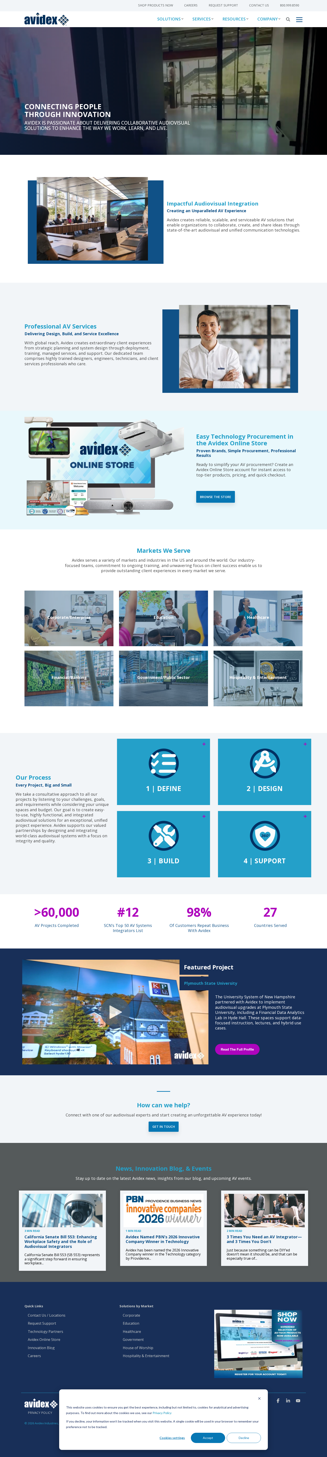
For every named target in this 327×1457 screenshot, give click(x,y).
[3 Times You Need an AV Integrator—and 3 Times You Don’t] (264, 1210)
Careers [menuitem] (191, 5)
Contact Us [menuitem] (259, 5)
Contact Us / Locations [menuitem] (46, 1315)
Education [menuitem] (131, 1323)
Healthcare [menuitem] (132, 1332)
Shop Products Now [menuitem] (155, 5)
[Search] (288, 19)
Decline (244, 1438)
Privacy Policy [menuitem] (40, 1413)
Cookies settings (172, 1438)
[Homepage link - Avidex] (41, 1406)
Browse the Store (215, 497)
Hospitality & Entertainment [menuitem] (146, 1356)
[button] (299, 19)
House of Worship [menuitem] (138, 1348)
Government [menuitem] (133, 1340)
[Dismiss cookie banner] (259, 1399)
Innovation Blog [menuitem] (41, 1348)
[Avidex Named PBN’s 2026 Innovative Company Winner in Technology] (163, 1210)
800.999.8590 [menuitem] (289, 5)
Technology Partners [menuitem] (45, 1332)
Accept (208, 1438)
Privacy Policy (162, 1413)
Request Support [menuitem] (223, 5)
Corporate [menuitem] (131, 1315)
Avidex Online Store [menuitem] (44, 1340)
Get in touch (163, 1126)
